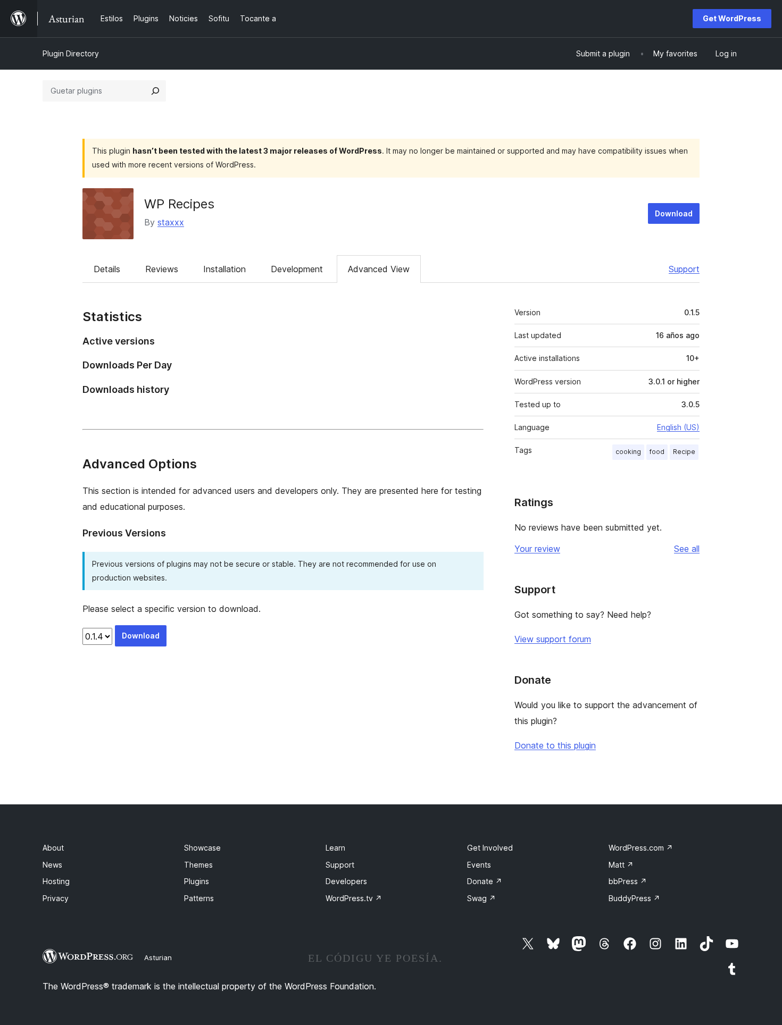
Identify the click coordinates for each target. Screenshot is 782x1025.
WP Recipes (179, 204)
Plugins (196, 881)
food (657, 452)
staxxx (170, 222)
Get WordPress (732, 18)
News (52, 864)
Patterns (199, 898)
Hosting (56, 881)
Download (674, 213)
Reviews (161, 269)
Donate (484, 881)
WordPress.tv (354, 898)
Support (684, 269)
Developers (346, 881)
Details (107, 269)
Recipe (684, 452)
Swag (481, 898)
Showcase (202, 847)
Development (297, 269)
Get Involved (490, 847)
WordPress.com (641, 847)
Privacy (56, 898)
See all (687, 548)
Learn (335, 847)
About (53, 847)
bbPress (628, 881)
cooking (628, 452)
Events (479, 864)
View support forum (552, 639)
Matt (621, 864)
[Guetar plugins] (155, 91)
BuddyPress (634, 898)
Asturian (158, 957)
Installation (224, 269)
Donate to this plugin (555, 745)
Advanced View (379, 269)
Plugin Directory (71, 53)
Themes (198, 864)
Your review (537, 548)
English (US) (678, 427)
